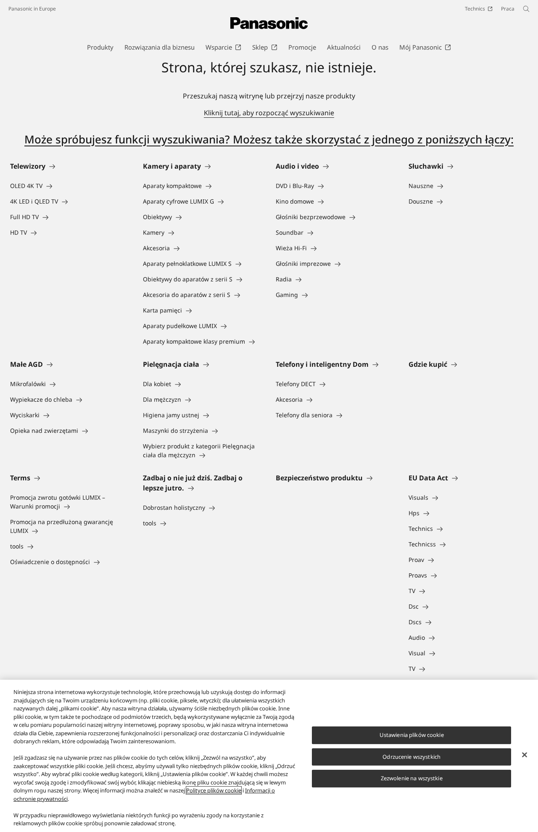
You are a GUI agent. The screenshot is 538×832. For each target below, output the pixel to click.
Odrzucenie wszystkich (411, 756)
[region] (269, 756)
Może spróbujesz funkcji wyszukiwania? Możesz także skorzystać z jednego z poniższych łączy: (269, 139)
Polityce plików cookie (213, 790)
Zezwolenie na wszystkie (412, 778)
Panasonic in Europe (32, 8)
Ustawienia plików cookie (412, 735)
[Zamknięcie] (524, 755)
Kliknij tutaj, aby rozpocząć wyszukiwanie (269, 112)
